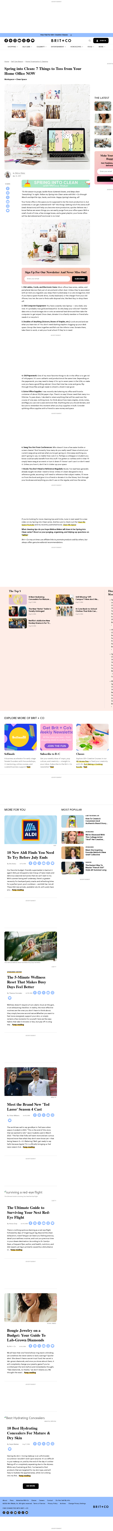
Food (90, 47)
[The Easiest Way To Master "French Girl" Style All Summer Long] (72, 868)
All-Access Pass (82, 761)
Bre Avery (12, 864)
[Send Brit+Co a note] (32, 40)
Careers (41, 1500)
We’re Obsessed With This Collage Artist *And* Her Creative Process (95, 837)
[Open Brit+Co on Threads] (19, 1512)
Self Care (26, 47)
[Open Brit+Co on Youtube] (15, 1512)
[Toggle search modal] (89, 40)
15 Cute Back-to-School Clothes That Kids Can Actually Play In (86, 610)
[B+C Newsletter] (56, 737)
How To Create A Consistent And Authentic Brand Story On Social (96, 821)
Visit (28, 767)
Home (6, 61)
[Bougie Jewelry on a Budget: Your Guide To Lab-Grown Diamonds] (102, 118)
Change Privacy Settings (77, 1503)
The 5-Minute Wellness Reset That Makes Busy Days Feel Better (26, 982)
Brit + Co (12, 1346)
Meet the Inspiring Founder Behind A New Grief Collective (96, 852)
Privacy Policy (52, 1503)
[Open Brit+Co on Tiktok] (23, 1512)
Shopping (12, 47)
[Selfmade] (20, 737)
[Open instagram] (15, 40)
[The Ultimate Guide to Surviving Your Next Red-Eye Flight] (23, 1192)
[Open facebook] (6, 40)
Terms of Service (39, 1503)
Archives (63, 1503)
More (101, 47)
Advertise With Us (22, 1500)
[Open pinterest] (10, 40)
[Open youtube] (19, 40)
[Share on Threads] (7, 206)
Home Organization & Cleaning (36, 61)
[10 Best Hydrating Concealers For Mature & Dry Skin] (18, 599)
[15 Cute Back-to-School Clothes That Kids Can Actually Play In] (65, 611)
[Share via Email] (7, 201)
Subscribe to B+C (50, 753)
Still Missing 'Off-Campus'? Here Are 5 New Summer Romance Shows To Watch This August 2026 (87, 598)
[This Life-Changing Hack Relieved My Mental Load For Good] (102, 143)
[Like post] (7, 210)
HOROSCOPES (75, 47)
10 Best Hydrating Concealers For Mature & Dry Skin (40, 598)
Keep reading (18, 890)
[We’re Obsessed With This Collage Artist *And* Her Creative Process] (72, 837)
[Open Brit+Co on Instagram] (11, 1512)
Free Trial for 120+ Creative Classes (54, 35)
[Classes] (92, 737)
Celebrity (41, 47)
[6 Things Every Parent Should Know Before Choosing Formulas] (102, 106)
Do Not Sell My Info (63, 1500)
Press (12, 1500)
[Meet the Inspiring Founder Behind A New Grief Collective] (72, 853)
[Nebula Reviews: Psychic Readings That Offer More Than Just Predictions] (102, 130)
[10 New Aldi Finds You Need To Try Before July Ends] (30, 830)
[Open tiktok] (28, 40)
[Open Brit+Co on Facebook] (4, 1512)
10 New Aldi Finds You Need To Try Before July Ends (30, 855)
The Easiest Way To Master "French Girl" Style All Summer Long (96, 867)
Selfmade (9, 753)
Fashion (88, 862)
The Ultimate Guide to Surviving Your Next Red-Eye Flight (28, 1212)
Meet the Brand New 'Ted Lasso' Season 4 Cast (28, 1107)
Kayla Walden (14, 1444)
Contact (50, 1500)
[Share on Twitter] (7, 197)
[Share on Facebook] (7, 188)
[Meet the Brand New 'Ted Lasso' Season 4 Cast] (30, 1082)
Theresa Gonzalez (15, 993)
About (5, 1500)
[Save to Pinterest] (7, 193)
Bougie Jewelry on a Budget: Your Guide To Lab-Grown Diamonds (26, 1335)
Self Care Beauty (17, 61)
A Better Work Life (92, 816)
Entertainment (57, 47)
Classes (80, 753)
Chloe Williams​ (14, 1115)
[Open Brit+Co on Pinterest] (7, 1512)
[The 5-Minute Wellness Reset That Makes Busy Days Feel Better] (30, 946)
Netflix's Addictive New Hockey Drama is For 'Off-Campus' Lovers (40, 622)
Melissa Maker (20, 173)
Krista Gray (13, 1224)
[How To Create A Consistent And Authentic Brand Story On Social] (72, 821)
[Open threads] (24, 40)
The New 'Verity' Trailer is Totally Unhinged (40, 610)
